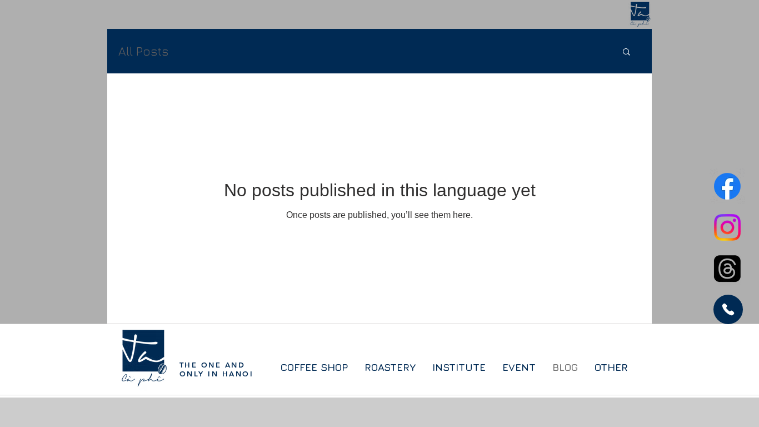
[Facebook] (727, 186)
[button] (626, 52)
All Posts (143, 51)
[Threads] (727, 268)
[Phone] (728, 309)
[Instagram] (727, 227)
